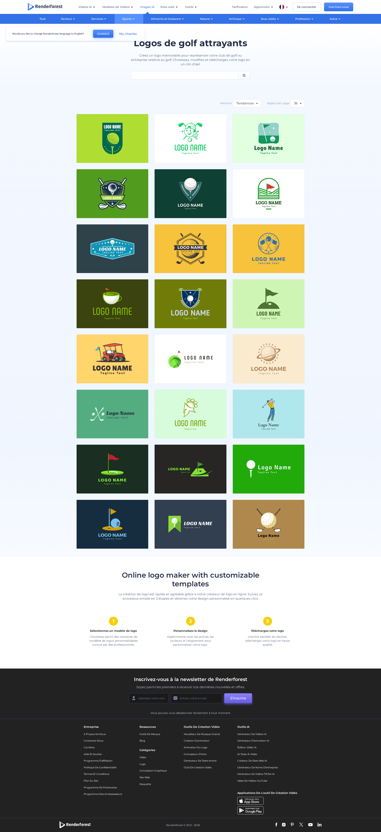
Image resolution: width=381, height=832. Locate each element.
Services (97, 19)
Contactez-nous (93, 740)
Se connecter (306, 7)
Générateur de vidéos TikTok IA (256, 773)
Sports (127, 19)
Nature (205, 19)
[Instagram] (284, 825)
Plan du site (91, 780)
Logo (143, 764)
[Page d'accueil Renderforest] (45, 7)
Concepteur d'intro (195, 754)
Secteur (66, 19)
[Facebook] (276, 825)
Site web (145, 777)
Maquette (145, 784)
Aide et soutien (93, 754)
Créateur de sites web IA (252, 760)
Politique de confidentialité (100, 767)
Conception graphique (153, 770)
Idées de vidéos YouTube (252, 780)
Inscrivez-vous (339, 7)
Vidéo (143, 757)
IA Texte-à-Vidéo (247, 754)
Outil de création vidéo (198, 767)
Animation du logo (195, 747)
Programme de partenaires (100, 787)
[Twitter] (301, 825)
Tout (42, 19)
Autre (334, 19)
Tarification (240, 7)
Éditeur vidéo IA (247, 747)
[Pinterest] (292, 825)
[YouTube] (310, 825)
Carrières (89, 747)
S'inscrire (238, 698)
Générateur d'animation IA (253, 740)
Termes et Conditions (96, 773)
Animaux (235, 19)
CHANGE (103, 34)
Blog (142, 740)
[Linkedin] (319, 825)
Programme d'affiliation (98, 760)
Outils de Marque (150, 734)
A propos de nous (95, 734)
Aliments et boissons (166, 19)
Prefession (302, 19)
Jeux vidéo (268, 19)
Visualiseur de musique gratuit (202, 734)
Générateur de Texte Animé (200, 760)
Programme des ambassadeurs (103, 794)
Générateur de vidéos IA (252, 734)
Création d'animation (196, 740)
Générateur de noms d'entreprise (257, 767)
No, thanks (128, 34)
